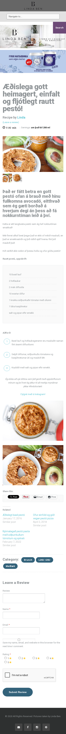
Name (6, 609)
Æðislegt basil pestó (14, 515)
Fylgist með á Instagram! (33, 394)
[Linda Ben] (33, 5)
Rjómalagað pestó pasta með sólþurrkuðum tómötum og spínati (16, 535)
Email (5, 625)
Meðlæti (10, 566)
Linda (21, 117)
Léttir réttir (45, 560)
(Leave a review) (11, 122)
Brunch (28, 560)
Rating (7, 654)
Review (6, 590)
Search (59, 27)
